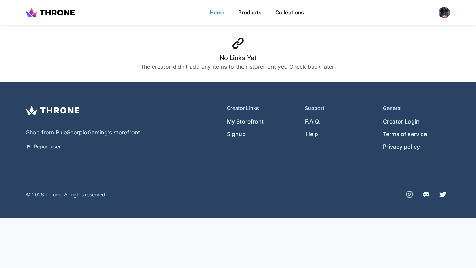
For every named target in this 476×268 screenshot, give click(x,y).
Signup (236, 134)
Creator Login (401, 121)
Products (249, 12)
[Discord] (426, 194)
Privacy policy (401, 146)
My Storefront (245, 121)
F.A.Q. (313, 121)
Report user (47, 146)
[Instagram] (409, 194)
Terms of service (405, 134)
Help (312, 134)
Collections (289, 12)
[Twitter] (443, 194)
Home (217, 12)
